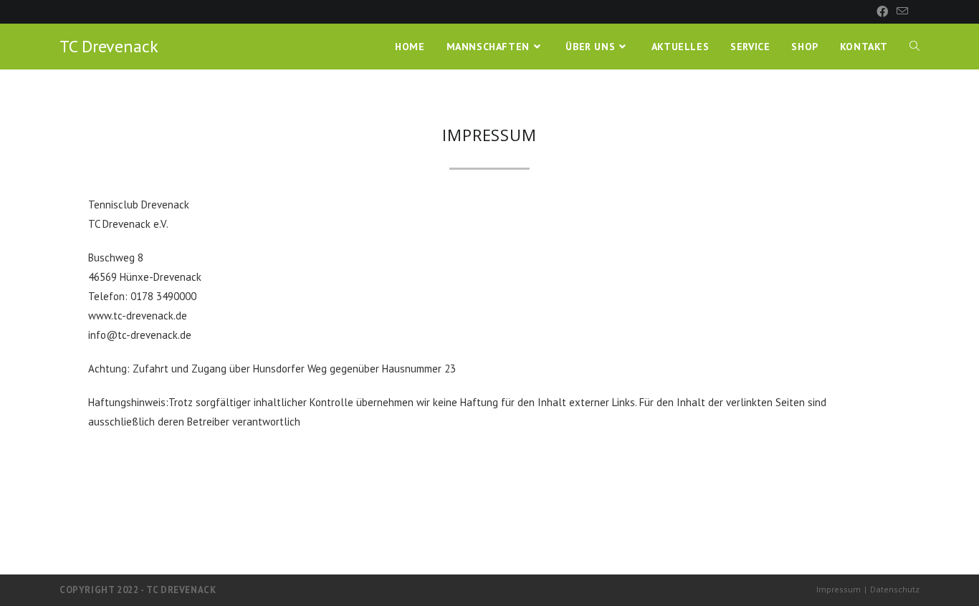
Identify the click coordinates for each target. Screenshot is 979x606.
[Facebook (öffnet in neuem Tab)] (882, 11)
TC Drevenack (108, 46)
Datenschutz (895, 589)
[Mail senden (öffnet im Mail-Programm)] (900, 11)
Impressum (838, 589)
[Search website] (914, 46)
